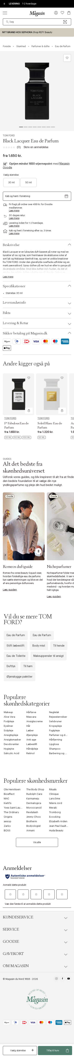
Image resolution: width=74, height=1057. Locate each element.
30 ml (11, 182)
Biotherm (31, 821)
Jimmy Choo (33, 817)
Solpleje (8, 730)
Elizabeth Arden (58, 821)
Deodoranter (11, 744)
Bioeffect (9, 794)
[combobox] (37, 21)
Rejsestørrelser (58, 717)
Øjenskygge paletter (19, 676)
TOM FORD (9, 135)
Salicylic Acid (11, 753)
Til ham (27, 666)
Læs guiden (10, 589)
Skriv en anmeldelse (36, 147)
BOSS (7, 830)
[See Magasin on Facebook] (62, 979)
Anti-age (31, 739)
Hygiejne (9, 749)
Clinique (54, 794)
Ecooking (54, 817)
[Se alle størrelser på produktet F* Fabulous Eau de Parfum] (17, 437)
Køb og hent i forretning (17, 196)
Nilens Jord (55, 803)
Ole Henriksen (12, 789)
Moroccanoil (34, 807)
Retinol (30, 753)
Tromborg (55, 812)
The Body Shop (35, 789)
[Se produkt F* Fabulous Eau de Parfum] (18, 394)
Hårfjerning (55, 739)
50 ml (28, 182)
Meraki (53, 807)
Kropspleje (55, 726)
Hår (28, 726)
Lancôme (54, 798)
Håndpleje (32, 749)
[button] (56, 13)
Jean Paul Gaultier (59, 826)
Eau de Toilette (16, 656)
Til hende (59, 645)
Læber (30, 730)
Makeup (8, 712)
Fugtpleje (54, 730)
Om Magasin (16, 966)
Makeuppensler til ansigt (48, 656)
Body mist (38, 645)
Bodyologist (33, 826)
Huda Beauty (56, 830)
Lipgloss (54, 744)
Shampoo (55, 749)
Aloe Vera (9, 717)
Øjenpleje (32, 735)
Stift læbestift (15, 645)
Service (11, 929)
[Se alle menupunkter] (5, 12)
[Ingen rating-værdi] (10, 147)
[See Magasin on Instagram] (56, 979)
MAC (6, 798)
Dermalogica (33, 803)
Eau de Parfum (16, 635)
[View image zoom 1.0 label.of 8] (37, 91)
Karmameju (32, 798)
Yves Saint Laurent (14, 807)
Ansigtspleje (11, 735)
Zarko (7, 826)
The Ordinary (11, 812)
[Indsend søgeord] (7, 22)
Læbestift (31, 744)
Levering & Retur (15, 323)
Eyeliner (8, 726)
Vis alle (37, 842)
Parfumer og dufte (59, 735)
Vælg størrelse (18, 1050)
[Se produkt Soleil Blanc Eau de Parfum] (51, 394)
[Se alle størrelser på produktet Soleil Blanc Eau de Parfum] (42, 437)
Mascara (31, 717)
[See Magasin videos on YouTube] (68, 979)
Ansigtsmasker (12, 739)
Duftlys (11, 666)
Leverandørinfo (14, 302)
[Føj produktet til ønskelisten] (67, 58)
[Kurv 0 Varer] (69, 12)
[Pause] (38, 551)
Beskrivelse (11, 245)
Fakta (6, 313)
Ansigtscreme (34, 721)
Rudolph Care (34, 794)
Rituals (53, 789)
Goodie (11, 942)
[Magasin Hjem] (37, 13)
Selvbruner (55, 721)
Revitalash (32, 812)
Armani (30, 830)
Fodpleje (9, 721)
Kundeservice (18, 917)
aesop (7, 821)
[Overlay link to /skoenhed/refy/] (37, 32)
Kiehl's (7, 803)
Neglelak (54, 712)
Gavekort (13, 954)
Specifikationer (14, 286)
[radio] (11, 182)
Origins (8, 817)
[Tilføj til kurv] (29, 411)
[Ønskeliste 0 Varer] (62, 12)
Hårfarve (31, 712)
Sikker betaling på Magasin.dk (25, 333)
